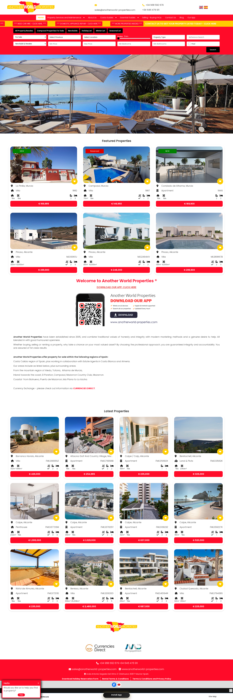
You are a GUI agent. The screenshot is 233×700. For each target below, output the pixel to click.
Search (213, 49)
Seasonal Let (115, 31)
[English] (201, 7)
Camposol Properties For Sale (50, 31)
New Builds (73, 31)
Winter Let (100, 31)
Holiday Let (87, 31)
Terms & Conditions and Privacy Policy (152, 678)
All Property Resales (24, 31)
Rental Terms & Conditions (115, 678)
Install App (116, 695)
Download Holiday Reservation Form (80, 678)
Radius (122, 36)
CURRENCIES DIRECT (84, 388)
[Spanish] (206, 7)
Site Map (212, 696)
